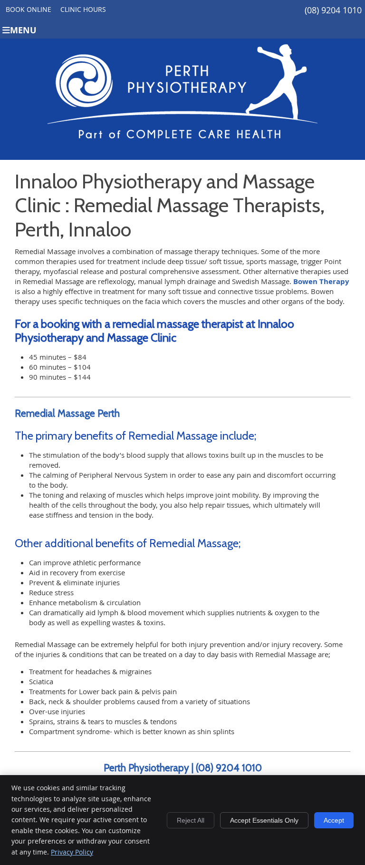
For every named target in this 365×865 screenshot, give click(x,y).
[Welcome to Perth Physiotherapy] (182, 150)
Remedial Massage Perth (67, 413)
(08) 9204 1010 (333, 10)
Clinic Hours (83, 9)
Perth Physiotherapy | (150, 768)
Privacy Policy (72, 851)
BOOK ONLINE (28, 9)
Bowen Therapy (321, 281)
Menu (23, 30)
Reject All (190, 820)
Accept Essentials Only (264, 820)
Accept (334, 820)
